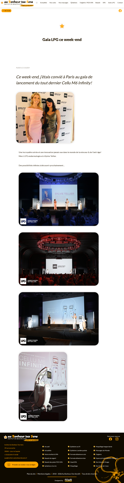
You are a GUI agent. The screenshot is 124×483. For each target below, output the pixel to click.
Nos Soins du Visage (102, 462)
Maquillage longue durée (103, 446)
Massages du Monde (102, 450)
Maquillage (74, 466)
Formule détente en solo (78, 454)
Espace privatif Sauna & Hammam (106, 458)
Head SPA (73, 462)
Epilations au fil (75, 446)
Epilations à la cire (50, 466)
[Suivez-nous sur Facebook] (110, 439)
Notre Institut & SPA (51, 454)
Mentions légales (43, 474)
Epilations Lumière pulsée (78, 450)
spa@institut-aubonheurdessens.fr (15, 458)
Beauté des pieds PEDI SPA (53, 462)
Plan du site (31, 474)
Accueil (47, 446)
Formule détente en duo (78, 458)
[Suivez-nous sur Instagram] (116, 439)
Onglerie (98, 454)
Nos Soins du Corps (102, 466)
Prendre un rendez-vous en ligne (23, 465)
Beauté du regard (50, 458)
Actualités (47, 450)
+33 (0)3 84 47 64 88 (11, 454)
